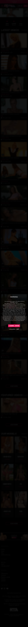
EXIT (18, 329)
